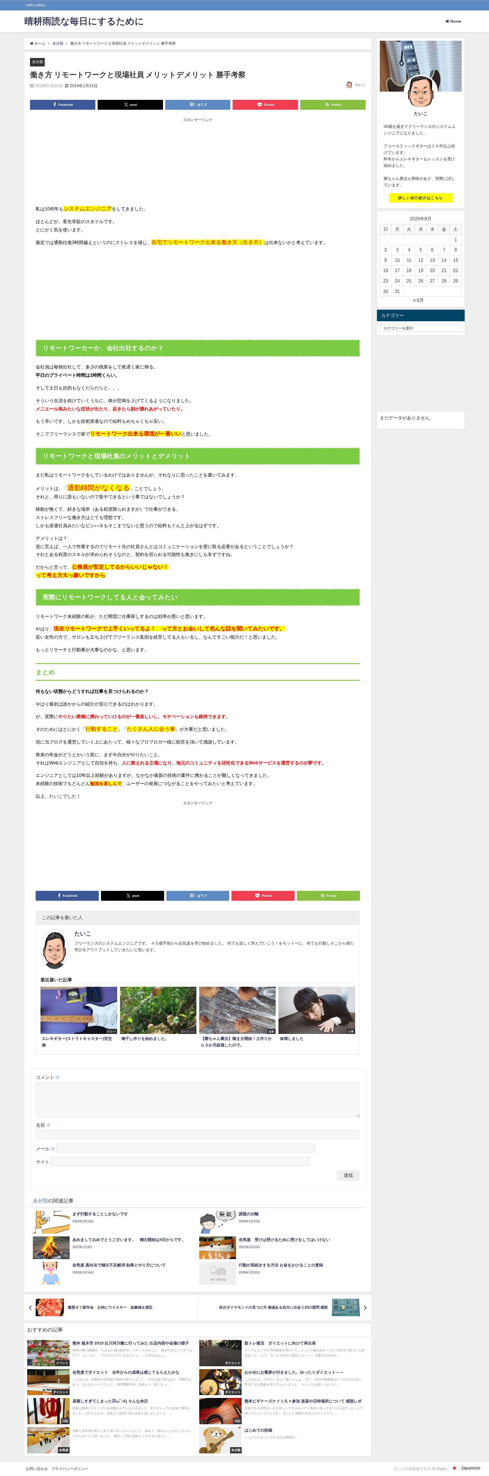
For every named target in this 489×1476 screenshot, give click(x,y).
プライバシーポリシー (70, 1469)
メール (45, 1148)
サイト (43, 1162)
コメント (48, 1077)
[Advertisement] (198, 162)
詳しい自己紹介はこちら (420, 198)
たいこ (360, 85)
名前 (43, 1125)
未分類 (37, 62)
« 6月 (418, 300)
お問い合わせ (37, 1469)
